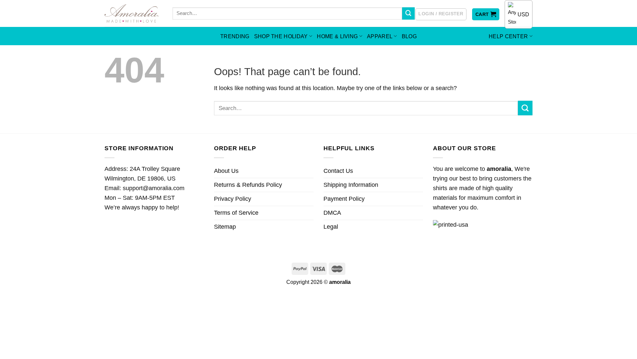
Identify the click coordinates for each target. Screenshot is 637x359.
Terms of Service (236, 212)
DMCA (332, 212)
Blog (409, 36)
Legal (330, 226)
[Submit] (408, 13)
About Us (226, 171)
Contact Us (338, 171)
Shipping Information (350, 184)
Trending (234, 36)
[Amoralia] (134, 13)
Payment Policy (344, 198)
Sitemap (225, 226)
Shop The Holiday (281, 36)
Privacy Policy (232, 198)
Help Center (508, 36)
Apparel (379, 36)
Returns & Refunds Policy (248, 184)
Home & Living (337, 36)
